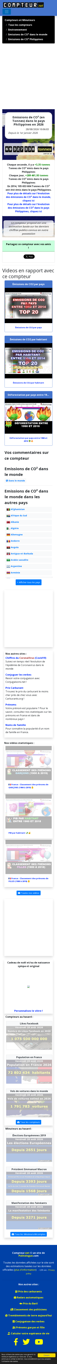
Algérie (14, 528)
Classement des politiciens (30, 1309)
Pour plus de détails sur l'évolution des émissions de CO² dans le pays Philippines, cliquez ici (28, 208)
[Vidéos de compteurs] (39, 1344)
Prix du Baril (30, 1303)
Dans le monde (16, 480)
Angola (14, 547)
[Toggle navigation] (6, 12)
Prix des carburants (30, 1291)
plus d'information (25, 1269)
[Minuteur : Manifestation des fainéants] (29, 1217)
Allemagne (16, 534)
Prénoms (10, 704)
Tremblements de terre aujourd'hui (30, 1315)
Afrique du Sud (18, 515)
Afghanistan (17, 509)
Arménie (15, 572)
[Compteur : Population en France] (29, 1071)
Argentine (16, 566)
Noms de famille (15, 725)
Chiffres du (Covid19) (25, 658)
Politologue (26, 1255)
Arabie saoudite (19, 559)
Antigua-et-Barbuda (21, 553)
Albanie (14, 522)
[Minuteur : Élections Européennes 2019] (29, 1149)
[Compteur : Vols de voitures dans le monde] (29, 1105)
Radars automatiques (29, 1297)
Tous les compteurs (30, 1122)
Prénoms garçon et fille (30, 1327)
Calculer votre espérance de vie (29, 1333)
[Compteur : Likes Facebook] (29, 1037)
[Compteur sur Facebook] (16, 1344)
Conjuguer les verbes (18, 674)
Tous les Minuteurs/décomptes (29, 1234)
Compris (46, 1355)
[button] (28, 582)
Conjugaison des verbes (29, 1321)
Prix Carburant (14, 687)
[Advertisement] (28, 77)
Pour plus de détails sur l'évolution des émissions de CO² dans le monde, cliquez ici (28, 197)
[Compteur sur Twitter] (26, 1344)
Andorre (15, 540)
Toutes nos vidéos (29, 893)
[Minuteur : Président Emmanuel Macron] (29, 1183)
